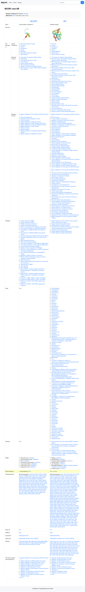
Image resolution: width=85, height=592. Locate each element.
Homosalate (54, 411)
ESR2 (23, 479)
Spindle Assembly (25, 129)
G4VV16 (63, 538)
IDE (64, 492)
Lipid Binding (54, 95)
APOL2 (77, 474)
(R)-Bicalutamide (55, 335)
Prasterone (54, 330)
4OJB (54, 552)
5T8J (60, 553)
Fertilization (54, 138)
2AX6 (61, 543)
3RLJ (77, 547)
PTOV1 (36, 488)
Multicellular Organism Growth (58, 156)
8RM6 (69, 555)
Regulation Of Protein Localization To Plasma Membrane (65, 215)
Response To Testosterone (57, 155)
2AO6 (58, 543)
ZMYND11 (38, 494)
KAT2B (58, 494)
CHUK (34, 476)
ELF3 (54, 485)
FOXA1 (60, 486)
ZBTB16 (21, 494)
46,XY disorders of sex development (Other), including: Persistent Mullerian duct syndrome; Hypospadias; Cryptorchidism (64, 446)
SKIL (42, 489)
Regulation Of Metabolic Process (59, 571)
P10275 (67, 538)
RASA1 (75, 509)
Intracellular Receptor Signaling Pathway (61, 149)
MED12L (62, 497)
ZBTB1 (76, 525)
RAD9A (60, 509)
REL (58, 510)
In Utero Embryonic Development (59, 119)
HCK (72, 489)
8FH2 (66, 555)
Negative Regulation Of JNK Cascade (30, 126)
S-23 (52, 359)
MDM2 (51, 497)
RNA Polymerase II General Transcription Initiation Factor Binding (65, 71)
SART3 (62, 512)
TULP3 (36, 492)
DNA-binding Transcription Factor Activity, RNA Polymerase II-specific (62, 68)
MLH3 (73, 497)
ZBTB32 (52, 527)
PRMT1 (52, 507)
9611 (20, 529)
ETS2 (29, 479)
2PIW (73, 544)
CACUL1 (52, 477)
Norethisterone (54, 306)
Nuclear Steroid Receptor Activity (59, 83)
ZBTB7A (33, 494)
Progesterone (54, 291)
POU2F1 (64, 506)
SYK (67, 519)
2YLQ (78, 546)
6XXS (20, 543)
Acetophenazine (55, 314)
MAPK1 (72, 495)
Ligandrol (53, 426)
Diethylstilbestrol (55, 288)
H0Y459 (27, 538)
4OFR (54, 550)
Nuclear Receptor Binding (27, 63)
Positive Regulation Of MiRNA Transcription (61, 213)
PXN (75, 507)
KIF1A (75, 494)
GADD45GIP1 (73, 486)
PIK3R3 (70, 504)
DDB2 (61, 483)
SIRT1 (54, 515)
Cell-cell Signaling (55, 129)
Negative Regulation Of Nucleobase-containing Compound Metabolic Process (34, 569)
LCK (58, 495)
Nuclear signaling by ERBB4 (27, 221)
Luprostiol (53, 414)
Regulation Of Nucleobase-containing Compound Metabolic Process (32, 575)
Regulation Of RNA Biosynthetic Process (30, 567)
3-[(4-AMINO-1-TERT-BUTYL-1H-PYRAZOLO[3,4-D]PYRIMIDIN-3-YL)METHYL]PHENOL (63, 397)
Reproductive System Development (59, 204)
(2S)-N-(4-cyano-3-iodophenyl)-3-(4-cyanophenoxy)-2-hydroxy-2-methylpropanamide (64, 355)
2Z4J (51, 547)
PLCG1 (74, 504)
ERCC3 (65, 485)
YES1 (68, 525)
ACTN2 (31, 474)
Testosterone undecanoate (57, 431)
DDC (64, 483)
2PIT (65, 544)
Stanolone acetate (55, 432)
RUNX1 (21, 489)
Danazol (53, 320)
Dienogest (53, 407)
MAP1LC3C (22, 483)
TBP (76, 519)
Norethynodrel (54, 408)
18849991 (65, 465)
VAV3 (51, 525)
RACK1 (52, 509)
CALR (59, 477)
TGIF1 (69, 521)
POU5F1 (72, 506)
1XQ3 (72, 541)
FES (78, 485)
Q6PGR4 (36, 538)
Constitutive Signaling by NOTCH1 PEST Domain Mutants (34, 236)
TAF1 (73, 519)
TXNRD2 (40, 492)
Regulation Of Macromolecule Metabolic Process (63, 568)
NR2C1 (62, 501)
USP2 (67, 524)
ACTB (68, 474)
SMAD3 (67, 515)
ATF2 (60, 476)
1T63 (60, 541)
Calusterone (54, 327)
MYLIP (57, 498)
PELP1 (68, 503)
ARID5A (57, 476)
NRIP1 (51, 503)
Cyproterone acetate (56, 342)
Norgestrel (53, 410)
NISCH (71, 500)
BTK (75, 476)
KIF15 (72, 494)
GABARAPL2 (22, 480)
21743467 (62, 468)
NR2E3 (43, 485)
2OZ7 (51, 544)
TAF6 (38, 491)
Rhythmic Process (25, 128)
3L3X (71, 547)
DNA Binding (24, 59)
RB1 (78, 509)
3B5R (54, 547)
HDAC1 (75, 489)
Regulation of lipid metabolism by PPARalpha (31, 248)
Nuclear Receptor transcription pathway (30, 246)
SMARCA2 (75, 515)
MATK (75, 495)
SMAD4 (71, 515)
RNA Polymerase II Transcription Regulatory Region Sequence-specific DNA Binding (63, 59)
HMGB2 (70, 491)
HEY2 (28, 482)
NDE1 (59, 500)
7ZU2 (77, 553)
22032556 (70, 465)
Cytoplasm (54, 48)
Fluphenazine (54, 297)
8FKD (29, 544)
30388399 (35, 459)
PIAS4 (58, 504)
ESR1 (20, 479)
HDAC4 (55, 491)
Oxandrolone (54, 296)
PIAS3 (55, 504)
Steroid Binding (55, 87)
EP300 (57, 485)
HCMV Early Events (25, 260)
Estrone (53, 302)
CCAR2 (55, 479)
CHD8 (75, 480)
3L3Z (74, 547)
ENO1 (44, 477)
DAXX (51, 483)
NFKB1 (67, 500)
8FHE (20, 544)
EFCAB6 (75, 483)
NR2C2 (66, 501)
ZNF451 (63, 527)
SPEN (22, 491)
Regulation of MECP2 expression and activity (31, 255)
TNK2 (51, 522)
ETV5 (72, 485)
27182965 (53, 467)
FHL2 (54, 486)
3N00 (29, 541)
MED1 (58, 497)
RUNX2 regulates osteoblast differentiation (61, 231)
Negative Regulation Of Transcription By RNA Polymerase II (34, 114)
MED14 (66, 497)
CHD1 (30, 476)
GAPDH (52, 488)
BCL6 (20, 476)
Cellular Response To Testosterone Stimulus (62, 209)
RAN (67, 509)
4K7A (66, 549)
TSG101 (76, 522)
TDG (61, 521)
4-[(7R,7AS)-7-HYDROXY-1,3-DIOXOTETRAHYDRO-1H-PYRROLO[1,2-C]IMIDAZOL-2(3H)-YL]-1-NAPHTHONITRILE (64, 387)
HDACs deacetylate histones (27, 240)
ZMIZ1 (55, 527)
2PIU (68, 544)
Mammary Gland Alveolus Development (61, 200)
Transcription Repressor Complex (28, 53)
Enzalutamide (54, 404)
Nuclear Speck (55, 53)
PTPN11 (71, 507)
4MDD (32, 541)
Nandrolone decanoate (56, 401)
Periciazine (54, 329)
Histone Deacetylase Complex (28, 44)
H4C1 (37, 480)
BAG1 (63, 476)
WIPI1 (56, 525)
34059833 (61, 462)
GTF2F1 (52, 489)
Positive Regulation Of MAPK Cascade (60, 158)
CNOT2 (40, 476)
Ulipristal (53, 402)
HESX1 (24, 482)
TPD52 (61, 522)
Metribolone (54, 336)
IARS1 (61, 492)
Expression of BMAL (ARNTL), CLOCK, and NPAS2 (33, 278)
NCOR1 (33, 21)
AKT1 (74, 474)
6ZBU (32, 543)
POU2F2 (68, 506)
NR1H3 (39, 485)
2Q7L (66, 546)
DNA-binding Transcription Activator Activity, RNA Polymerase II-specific (63, 76)
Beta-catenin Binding (56, 92)
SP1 (20, 491)
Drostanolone (54, 308)
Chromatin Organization (26, 117)
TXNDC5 (52, 524)
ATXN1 (36, 474)
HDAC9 (20, 482)
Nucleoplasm (24, 48)
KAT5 (62, 494)
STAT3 (74, 518)
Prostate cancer (55, 449)
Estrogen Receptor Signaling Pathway (60, 146)
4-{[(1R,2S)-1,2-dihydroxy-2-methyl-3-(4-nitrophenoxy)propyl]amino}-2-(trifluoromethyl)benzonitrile (65, 361)
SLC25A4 (58, 515)
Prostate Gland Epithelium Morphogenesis (61, 192)
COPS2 (44, 476)
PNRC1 (55, 506)
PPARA (21, 488)
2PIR (62, 544)
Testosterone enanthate (57, 429)
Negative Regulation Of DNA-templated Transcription (33, 123)
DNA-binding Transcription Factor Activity (61, 81)
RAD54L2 (56, 509)
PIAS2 (51, 504)
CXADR (26, 477)
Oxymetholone (54, 347)
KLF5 (33, 482)
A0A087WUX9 (53, 538)
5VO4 (65, 553)
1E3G (51, 541)
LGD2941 (53, 344)
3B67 (62, 547)
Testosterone (54, 299)
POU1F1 (45, 486)
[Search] (82, 2)
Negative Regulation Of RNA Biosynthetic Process (33, 562)
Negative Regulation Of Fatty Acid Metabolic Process (33, 125)
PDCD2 (32, 486)
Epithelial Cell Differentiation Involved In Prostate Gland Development (64, 194)
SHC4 (78, 513)
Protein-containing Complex (58, 54)
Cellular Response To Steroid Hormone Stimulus (63, 206)
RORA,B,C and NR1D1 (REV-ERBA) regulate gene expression (33, 281)
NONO (51, 501)
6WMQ (42, 541)
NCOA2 (65, 498)
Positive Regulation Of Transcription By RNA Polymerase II (65, 167)
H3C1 (34, 480)
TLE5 (72, 521)
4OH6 (67, 550)
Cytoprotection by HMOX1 (27, 264)
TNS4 (57, 522)
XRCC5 (60, 525)
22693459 (75, 465)
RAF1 (64, 509)
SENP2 (66, 512)
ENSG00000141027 (23, 535)
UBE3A (60, 524)
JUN (55, 494)
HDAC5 (44, 480)
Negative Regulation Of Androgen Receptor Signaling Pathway (33, 131)
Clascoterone (54, 422)
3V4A (57, 549)
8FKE (32, 544)
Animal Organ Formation (57, 177)
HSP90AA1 (56, 492)
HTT (31, 482)
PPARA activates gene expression (29, 224)
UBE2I (56, 524)
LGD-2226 (53, 395)
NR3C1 (20, 486)
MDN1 (54, 497)
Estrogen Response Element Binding (60, 98)
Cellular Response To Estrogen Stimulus (61, 207)
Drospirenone (54, 318)
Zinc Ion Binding (55, 93)
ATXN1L (41, 474)
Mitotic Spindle (24, 54)
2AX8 (67, 543)
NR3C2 (74, 501)
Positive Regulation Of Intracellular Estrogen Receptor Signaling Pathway (64, 151)
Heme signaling (24, 266)
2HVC (76, 543)
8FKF (35, 544)
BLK (66, 476)
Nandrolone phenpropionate (57, 311)
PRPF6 (55, 507)
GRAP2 (58, 488)
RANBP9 (70, 509)
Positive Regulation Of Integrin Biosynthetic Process (64, 164)
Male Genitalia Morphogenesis (58, 179)
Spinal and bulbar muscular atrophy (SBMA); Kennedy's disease (64, 442)
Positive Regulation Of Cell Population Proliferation (63, 134)
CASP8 (75, 477)
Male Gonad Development (57, 137)
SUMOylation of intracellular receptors (60, 225)
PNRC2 (59, 506)
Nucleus (22, 47)
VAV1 (72, 524)
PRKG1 (77, 506)
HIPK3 (62, 491)
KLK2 (55, 495)
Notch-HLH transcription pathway (28, 242)
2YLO (72, 546)
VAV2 (75, 524)
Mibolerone (54, 416)
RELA (61, 510)
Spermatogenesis (55, 131)
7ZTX (68, 553)
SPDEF (54, 518)
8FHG (23, 544)
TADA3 (69, 519)
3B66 (60, 547)
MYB (30, 483)
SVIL (64, 519)
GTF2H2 (65, 489)
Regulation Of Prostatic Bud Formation (60, 189)
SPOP (57, 518)
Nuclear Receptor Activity (57, 84)
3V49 (54, 549)
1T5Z (57, 541)
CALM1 (56, 477)
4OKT (63, 552)
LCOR (60, 495)
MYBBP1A (52, 498)
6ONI (39, 541)
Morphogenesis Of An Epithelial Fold (60, 185)
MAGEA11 (67, 495)
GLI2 (55, 488)
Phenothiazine (54, 417)
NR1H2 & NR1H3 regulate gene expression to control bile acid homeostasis (34, 262)
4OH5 (64, 550)
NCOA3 (45, 483)
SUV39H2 (60, 519)
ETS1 (26, 479)
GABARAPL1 (40, 479)
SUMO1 (56, 519)
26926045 (58, 458)
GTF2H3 (69, 489)
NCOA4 (73, 498)
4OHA (70, 550)
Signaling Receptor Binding (57, 86)
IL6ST (69, 492)
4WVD (36, 541)
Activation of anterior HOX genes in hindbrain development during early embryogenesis (35, 250)
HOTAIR (75, 491)
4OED (72, 549)
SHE (51, 515)
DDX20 (33, 477)
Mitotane (53, 300)
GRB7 (65, 488)
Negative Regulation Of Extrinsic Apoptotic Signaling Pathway (64, 217)
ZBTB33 (25, 494)
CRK (60, 482)
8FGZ (57, 555)
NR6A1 (24, 486)
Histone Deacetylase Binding (27, 65)
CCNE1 (62, 479)
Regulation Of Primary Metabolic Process (61, 567)
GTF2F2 (56, 489)
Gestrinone (54, 419)
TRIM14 (32, 492)
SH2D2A (56, 513)
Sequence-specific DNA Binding (59, 99)
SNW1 (44, 489)
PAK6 (65, 503)
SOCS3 (72, 516)
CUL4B (72, 482)
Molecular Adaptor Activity (57, 104)
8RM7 (72, 555)
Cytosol (22, 50)
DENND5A (67, 483)
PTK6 (67, 507)
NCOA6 (77, 498)
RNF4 (76, 510)
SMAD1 (62, 515)
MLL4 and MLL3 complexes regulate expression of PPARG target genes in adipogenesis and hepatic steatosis (33, 270)
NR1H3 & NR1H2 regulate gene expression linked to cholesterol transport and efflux (33, 257)
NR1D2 (32, 485)
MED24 (70, 497)
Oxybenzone (54, 323)
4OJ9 (51, 552)
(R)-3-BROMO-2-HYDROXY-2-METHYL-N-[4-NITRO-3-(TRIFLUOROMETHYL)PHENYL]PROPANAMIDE (64, 370)
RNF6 (51, 512)
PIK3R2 (66, 504)
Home (10, 2)
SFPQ (70, 512)
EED (72, 483)
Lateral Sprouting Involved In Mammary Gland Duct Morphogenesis (63, 187)
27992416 (69, 461)
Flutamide (53, 294)
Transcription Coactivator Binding (59, 74)
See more (21, 577)
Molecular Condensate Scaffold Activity (60, 110)
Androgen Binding (55, 89)
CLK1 (37, 476)
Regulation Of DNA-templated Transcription (61, 123)
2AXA (73, 543)
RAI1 (30, 471)
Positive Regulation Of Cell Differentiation (61, 162)
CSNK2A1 (21, 477)
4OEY (75, 549)
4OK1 (57, 552)
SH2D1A (74, 512)
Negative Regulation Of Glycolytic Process (31, 122)
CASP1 (63, 477)
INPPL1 (73, 492)
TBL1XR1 (21, 492)
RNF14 (73, 510)
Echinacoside (54, 437)
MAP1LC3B (44, 482)
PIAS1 (38, 486)
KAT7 (65, 494)
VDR (44, 492)
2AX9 (70, 543)
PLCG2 (51, 506)
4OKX (70, 552)
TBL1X (44, 491)
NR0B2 (59, 501)
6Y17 (29, 543)
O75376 (32, 538)
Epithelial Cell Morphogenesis (58, 122)
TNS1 (54, 522)
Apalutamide (54, 420)
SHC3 (74, 513)
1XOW (68, 541)
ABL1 (62, 474)
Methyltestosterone (56, 348)
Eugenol (53, 405)
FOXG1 (64, 486)
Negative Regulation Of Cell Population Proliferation (63, 135)
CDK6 (58, 480)
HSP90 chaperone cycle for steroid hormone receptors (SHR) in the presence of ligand (64, 221)
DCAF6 (55, 483)
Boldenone (54, 326)
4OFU (57, 550)
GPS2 (27, 480)
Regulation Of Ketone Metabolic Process (30, 119)
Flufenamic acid (55, 332)
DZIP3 (41, 477)
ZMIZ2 (59, 527)
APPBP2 (52, 476)
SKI (39, 489)
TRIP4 (72, 522)
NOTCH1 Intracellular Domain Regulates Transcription (33, 227)
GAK (78, 486)
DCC (58, 483)
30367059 (37, 462)
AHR (71, 474)
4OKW (67, 552)
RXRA (29, 489)
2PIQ (60, 544)
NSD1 (54, 503)
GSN (76, 488)
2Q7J (60, 546)
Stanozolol (54, 351)
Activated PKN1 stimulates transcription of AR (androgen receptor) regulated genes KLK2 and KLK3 (65, 227)
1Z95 (75, 541)
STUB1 (51, 519)
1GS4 (54, 541)
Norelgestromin (55, 350)
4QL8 (76, 552)
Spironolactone (55, 293)
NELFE (24, 485)
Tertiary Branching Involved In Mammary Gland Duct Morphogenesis (64, 197)
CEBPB (72, 480)
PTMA (32, 488)
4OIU (76, 550)
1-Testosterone (55, 324)
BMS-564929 (54, 357)
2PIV (70, 544)
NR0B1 (55, 501)
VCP (54, 525)
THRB (28, 492)
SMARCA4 (52, 516)
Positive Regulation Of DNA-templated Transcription (63, 165)
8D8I (38, 543)
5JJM (54, 553)
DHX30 (37, 477)
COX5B (52, 482)
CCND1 (59, 479)
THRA (25, 492)
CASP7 (71, 477)
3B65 (57, 547)
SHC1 (71, 513)
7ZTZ (71, 553)
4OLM (73, 552)
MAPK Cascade (55, 117)
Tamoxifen (53, 305)
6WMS (46, 541)
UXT (70, 524)
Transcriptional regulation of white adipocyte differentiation (34, 243)
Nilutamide (54, 303)
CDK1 (55, 480)
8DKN (41, 543)
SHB (69, 513)
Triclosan (53, 399)
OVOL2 (28, 486)
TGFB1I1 (65, 521)
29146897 (63, 467)
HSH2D (52, 492)
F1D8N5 (59, 538)
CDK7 (61, 480)
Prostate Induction (55, 183)
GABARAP (34, 479)
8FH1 (63, 555)
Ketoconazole (54, 312)
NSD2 (58, 503)
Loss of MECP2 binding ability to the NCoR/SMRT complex (33, 253)
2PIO (54, 544)
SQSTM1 (27, 491)
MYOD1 (37, 483)
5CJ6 (51, 553)
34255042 (62, 459)
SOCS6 (76, 516)
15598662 (25, 13)
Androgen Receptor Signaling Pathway (60, 147)
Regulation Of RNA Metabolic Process (30, 573)
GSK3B (72, 488)
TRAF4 (64, 522)
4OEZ (51, 550)
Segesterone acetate (56, 434)
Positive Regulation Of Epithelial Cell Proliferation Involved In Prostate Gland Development (63, 202)
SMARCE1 (63, 516)
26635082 (34, 464)
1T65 (63, 541)
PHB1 (35, 486)
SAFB (32, 489)
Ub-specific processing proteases (59, 230)
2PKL (51, 546)
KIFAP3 (52, 495)
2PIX (76, 544)
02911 (20, 532)
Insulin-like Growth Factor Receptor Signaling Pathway (64, 173)
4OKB (60, 552)
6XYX (23, 543)
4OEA (69, 549)
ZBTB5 (29, 494)
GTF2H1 (60, 489)
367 (51, 529)
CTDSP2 (63, 482)
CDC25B (75, 479)
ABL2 (65, 474)
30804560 (26, 461)
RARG (43, 488)
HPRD (14, 15)
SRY (68, 518)
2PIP (57, 544)
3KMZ (26, 541)
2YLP (75, 546)
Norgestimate (54, 309)
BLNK (68, 476)
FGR (51, 486)
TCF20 (51, 521)
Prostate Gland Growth (56, 191)
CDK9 (64, 480)
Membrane (23, 51)
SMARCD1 (58, 516)
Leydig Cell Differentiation (57, 153)
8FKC (26, 544)
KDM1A (68, 494)
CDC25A (70, 479)
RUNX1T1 (25, 489)
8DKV (44, 543)
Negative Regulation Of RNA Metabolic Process (32, 564)
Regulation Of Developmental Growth (60, 176)
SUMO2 (31, 491)
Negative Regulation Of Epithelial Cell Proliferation (63, 182)
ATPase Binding (55, 102)
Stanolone (53, 333)
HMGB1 (66, 491)
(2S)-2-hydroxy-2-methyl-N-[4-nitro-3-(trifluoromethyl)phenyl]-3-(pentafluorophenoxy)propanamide (60, 365)
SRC (61, 518)
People (19, 2)
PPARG (29, 488)
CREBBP (56, 482)
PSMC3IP (60, 507)
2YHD (69, 546)
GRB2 (62, 488)
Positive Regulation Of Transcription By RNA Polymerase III (65, 170)
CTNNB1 (68, 482)
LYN (63, 495)
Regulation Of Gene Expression (59, 141)
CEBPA (68, 480)
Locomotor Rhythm (25, 120)
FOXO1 (68, 486)
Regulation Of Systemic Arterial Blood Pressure (62, 120)
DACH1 (30, 477)
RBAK (51, 510)
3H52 (23, 541)
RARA (39, 488)
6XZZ (26, 543)
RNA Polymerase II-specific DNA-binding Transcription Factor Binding (34, 68)
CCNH (66, 479)
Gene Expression (55, 140)
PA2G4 (61, 503)
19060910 (62, 464)
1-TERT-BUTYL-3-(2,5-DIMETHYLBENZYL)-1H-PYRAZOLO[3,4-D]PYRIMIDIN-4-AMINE (62, 383)
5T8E (57, 553)
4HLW (63, 549)
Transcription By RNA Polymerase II (60, 126)
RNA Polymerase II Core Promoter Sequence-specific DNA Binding (64, 65)
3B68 (65, 547)
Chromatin (23, 45)
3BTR (68, 547)
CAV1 (51, 479)
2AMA (51, 543)
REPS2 (64, 510)
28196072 (58, 467)
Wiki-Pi (4, 2)
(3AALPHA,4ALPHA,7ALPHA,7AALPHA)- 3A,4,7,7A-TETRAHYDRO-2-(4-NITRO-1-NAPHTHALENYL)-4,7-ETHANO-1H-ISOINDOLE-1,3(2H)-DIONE (64, 339)
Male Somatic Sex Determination (59, 144)
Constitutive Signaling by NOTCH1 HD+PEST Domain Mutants (33, 238)
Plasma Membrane (56, 51)
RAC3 (77, 507)
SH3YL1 (65, 513)
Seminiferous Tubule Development (59, 210)
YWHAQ (72, 525)
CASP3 (67, 477)
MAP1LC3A (38, 482)
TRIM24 (68, 522)
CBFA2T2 (26, 476)
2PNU (54, 546)
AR (64, 21)
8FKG (38, 544)
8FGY (54, 555)
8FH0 (60, 555)
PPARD (25, 488)
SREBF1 (64, 518)
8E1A (51, 555)
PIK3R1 (62, 504)
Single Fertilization (55, 132)
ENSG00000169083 (54, 535)
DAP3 (75, 482)
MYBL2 (33, 483)
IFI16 (66, 492)
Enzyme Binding (55, 96)
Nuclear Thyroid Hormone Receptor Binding (31, 66)
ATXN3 (44, 474)
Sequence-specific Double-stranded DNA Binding (63, 111)
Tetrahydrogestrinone (56, 353)
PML (42, 486)
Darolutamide (54, 423)
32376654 (31, 458)
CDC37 (51, 480)
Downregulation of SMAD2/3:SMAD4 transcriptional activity (33, 230)
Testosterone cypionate (57, 428)
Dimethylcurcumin (55, 345)
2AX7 (64, 543)
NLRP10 (75, 500)
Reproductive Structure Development (60, 174)
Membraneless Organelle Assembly (60, 212)
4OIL (73, 550)
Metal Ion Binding (55, 101)
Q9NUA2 (72, 538)
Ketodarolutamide (55, 438)
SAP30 (36, 489)
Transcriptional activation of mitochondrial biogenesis (33, 228)
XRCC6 (64, 525)
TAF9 (41, 491)
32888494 (32, 467)
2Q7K (63, 546)
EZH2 (75, 485)
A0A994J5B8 (22, 538)
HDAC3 (40, 480)
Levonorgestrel (55, 290)
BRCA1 (72, 476)
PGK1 (71, 503)
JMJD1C (52, 494)
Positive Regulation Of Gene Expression (61, 143)
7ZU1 (74, 553)
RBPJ (46, 488)
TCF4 (54, 521)
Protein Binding (24, 62)
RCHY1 (55, 510)
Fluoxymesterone (55, 317)
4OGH (60, 550)
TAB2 (35, 491)
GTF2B (30, 480)
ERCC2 (61, 485)
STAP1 (71, 518)
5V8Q (62, 553)
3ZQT (60, 549)
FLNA (56, 486)
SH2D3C (61, 513)
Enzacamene (54, 413)
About (15, 2)
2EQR (20, 541)
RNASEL (69, 510)
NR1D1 (28, 485)
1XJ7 (65, 541)
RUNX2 (59, 512)
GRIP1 (68, 488)
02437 (51, 532)
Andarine (53, 368)
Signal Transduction (56, 128)
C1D (23, 476)
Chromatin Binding (55, 80)
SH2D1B (52, 513)
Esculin (53, 425)
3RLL (51, 549)
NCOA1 (41, 483)
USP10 (63, 524)
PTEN (64, 507)
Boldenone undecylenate (57, 435)
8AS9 (35, 543)
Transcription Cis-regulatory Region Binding (31, 57)
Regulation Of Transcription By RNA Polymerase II (63, 125)
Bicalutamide (54, 315)
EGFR (51, 485)
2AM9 (77, 541)
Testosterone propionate (57, 321)
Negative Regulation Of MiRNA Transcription (31, 134)
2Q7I (57, 546)
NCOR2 (21, 485)
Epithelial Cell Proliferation (57, 180)
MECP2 (27, 483)
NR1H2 (36, 485)
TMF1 (75, 521)
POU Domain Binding (56, 108)
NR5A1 (77, 501)
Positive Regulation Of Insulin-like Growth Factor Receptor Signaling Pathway (65, 160)
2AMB (54, 543)
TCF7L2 (58, 521)
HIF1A (59, 491)
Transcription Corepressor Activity (29, 60)
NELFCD (63, 500)
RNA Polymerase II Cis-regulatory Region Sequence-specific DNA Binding (64, 62)
